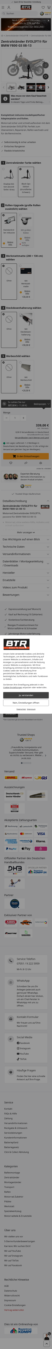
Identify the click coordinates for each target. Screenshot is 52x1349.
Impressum (31, 709)
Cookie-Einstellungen (12, 687)
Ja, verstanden (26, 695)
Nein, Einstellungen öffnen (26, 702)
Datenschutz (21, 709)
